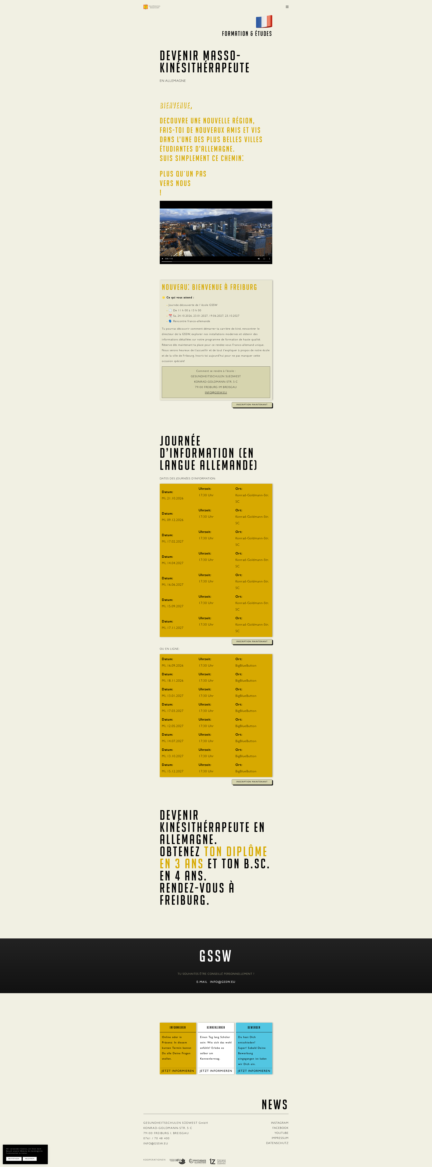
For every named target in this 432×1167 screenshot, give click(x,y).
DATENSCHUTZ (277, 1143)
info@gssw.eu (222, 982)
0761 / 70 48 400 (156, 1138)
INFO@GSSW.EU (216, 393)
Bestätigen (13, 1159)
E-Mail (202, 982)
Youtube (281, 1133)
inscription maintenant (252, 405)
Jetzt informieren (178, 1071)
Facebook (280, 1128)
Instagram (280, 1123)
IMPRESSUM (280, 1138)
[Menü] (287, 6)
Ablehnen (29, 1159)
